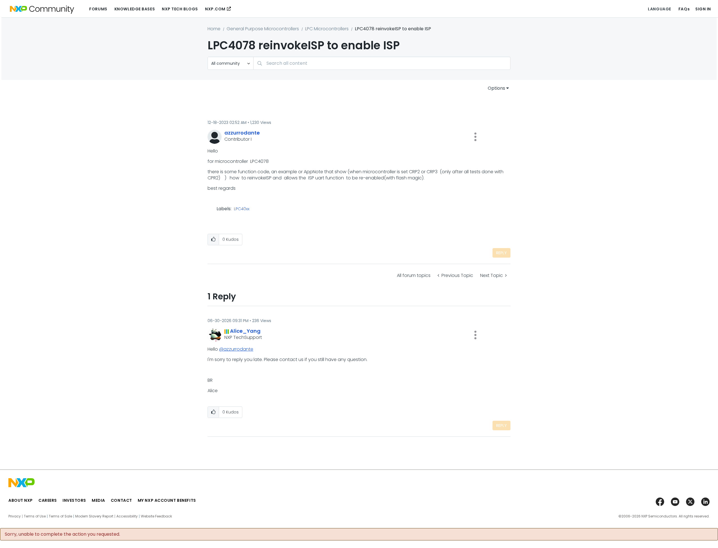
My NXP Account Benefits (167, 500)
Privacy (14, 516)
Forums (98, 9)
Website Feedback (156, 516)
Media (98, 500)
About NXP (20, 500)
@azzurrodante (236, 349)
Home (214, 29)
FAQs (684, 9)
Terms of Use (35, 516)
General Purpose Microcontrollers (263, 29)
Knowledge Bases (134, 9)
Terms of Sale (60, 516)
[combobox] (381, 63)
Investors (74, 500)
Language (659, 9)
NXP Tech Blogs (180, 9)
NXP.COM (215, 9)
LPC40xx (241, 209)
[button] (475, 137)
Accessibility (127, 516)
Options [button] (496, 88)
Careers (47, 500)
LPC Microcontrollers (327, 29)
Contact (121, 500)
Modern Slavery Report (94, 516)
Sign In (703, 9)
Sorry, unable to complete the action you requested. (62, 534)
